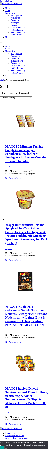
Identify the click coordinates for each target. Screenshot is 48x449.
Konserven (15, 18)
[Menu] (1, 42)
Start (2, 80)
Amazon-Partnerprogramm (16, 438)
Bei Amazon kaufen (13, 178)
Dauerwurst (16, 25)
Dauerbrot (15, 20)
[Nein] (6, 448)
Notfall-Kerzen (17, 30)
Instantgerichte (17, 22)
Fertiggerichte (16, 15)
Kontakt (8, 37)
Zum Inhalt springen (8, 1)
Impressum (10, 433)
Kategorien (10, 13)
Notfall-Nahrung (18, 32)
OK (2, 448)
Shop (7, 10)
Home (8, 8)
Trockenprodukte (18, 27)
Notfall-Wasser (17, 35)
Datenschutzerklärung (14, 435)
